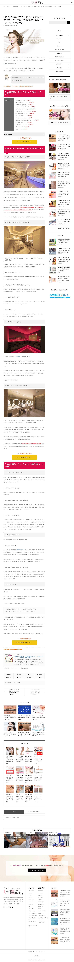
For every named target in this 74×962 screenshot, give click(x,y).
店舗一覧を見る (8, 134)
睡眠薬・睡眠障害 (59, 56)
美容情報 (59, 46)
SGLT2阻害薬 (41, 902)
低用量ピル (40, 906)
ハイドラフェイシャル (33, 918)
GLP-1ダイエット (41, 904)
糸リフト (30, 906)
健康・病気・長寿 (59, 60)
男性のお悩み (59, 67)
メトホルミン (41, 899)
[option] (15, 840)
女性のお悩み (59, 64)
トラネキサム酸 (41, 922)
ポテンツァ (31, 897)
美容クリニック (59, 35)
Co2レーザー (31, 899)
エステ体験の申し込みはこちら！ (24, 141)
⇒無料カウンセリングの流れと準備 (59, 122)
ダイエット (59, 53)
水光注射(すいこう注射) (33, 926)
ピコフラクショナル (33, 913)
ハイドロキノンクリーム (43, 917)
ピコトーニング (32, 910)
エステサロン (9, 682)
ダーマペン (31, 902)
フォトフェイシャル (33, 915)
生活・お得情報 (59, 71)
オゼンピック (41, 895)
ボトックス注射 (32, 890)
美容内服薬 (40, 890)
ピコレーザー (31, 908)
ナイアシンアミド (41, 915)
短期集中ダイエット (20, 549)
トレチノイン (41, 919)
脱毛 (59, 42)
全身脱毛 (30, 895)
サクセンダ (40, 897)
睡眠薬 (39, 908)
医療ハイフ (31, 904)
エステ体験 (17, 356)
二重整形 (30, 893)
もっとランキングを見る (63, 228)
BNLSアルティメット (32, 922)
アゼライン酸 (41, 913)
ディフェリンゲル (41, 910)
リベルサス (40, 893)
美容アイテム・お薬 (59, 49)
